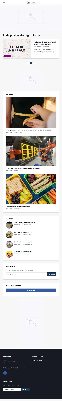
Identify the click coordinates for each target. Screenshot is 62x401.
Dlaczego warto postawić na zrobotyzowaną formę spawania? (23, 168)
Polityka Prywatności (37, 360)
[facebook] (5, 373)
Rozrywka (7, 56)
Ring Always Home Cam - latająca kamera (24, 242)
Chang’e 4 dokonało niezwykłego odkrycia (24, 222)
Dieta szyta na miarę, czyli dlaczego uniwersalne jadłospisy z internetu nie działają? (28, 130)
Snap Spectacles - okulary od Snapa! (23, 251)
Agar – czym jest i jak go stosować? (23, 232)
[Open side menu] (4, 2)
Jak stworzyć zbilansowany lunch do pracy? (18, 206)
